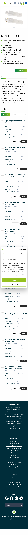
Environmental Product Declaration (14, 449)
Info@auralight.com (14, 428)
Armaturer (14, 477)
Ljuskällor (14, 480)
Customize (13, 284)
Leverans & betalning (14, 460)
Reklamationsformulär (14, 462)
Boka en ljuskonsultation (14, 487)
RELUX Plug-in (14, 457)
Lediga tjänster (14, 443)
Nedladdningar (12, 77)
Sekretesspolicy (14, 467)
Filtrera (4, 114)
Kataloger (14, 453)
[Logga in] (18, 3)
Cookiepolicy (14, 465)
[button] (14, 17)
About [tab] (23, 253)
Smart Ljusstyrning (14, 482)
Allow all (14, 280)
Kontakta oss (14, 441)
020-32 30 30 (14, 433)
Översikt (3, 77)
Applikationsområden (14, 484)
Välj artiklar (20, 70)
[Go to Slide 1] (14, 27)
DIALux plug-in (14, 455)
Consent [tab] (5, 253)
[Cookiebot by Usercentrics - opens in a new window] (19, 249)
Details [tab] (14, 253)
